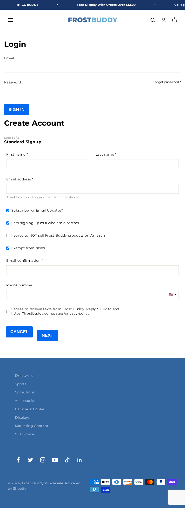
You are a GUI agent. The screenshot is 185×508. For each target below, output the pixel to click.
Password (12, 82)
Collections (25, 392)
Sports (20, 384)
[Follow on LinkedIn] (79, 460)
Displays (22, 417)
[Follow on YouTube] (55, 460)
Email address (18, 179)
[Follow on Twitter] (30, 460)
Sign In (16, 109)
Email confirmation (23, 260)
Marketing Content (31, 426)
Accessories (25, 401)
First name (15, 154)
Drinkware (24, 376)
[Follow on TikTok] (67, 460)
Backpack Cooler (30, 409)
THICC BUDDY (24, 5)
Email (9, 58)
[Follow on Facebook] (18, 460)
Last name (105, 154)
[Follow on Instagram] (43, 460)
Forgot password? (167, 82)
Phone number (19, 285)
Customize (24, 434)
